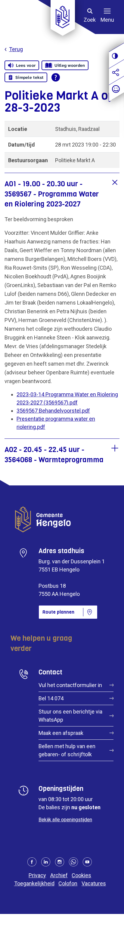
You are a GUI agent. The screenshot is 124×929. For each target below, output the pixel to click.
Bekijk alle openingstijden (65, 819)
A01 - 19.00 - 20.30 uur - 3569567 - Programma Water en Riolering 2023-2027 (52, 194)
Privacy (37, 875)
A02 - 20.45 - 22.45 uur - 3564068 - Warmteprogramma (54, 455)
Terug (16, 49)
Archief (59, 875)
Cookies (81, 875)
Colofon (67, 883)
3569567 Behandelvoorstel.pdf (53, 410)
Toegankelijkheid (34, 883)
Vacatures (94, 883)
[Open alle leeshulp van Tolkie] (55, 77)
